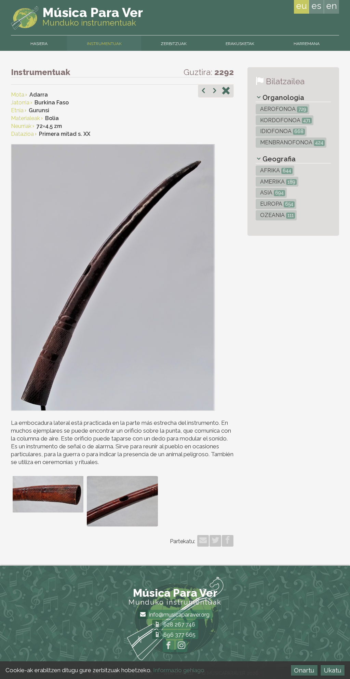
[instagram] (181, 646)
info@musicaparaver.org (179, 614)
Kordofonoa (284, 120)
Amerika (277, 181)
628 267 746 (178, 624)
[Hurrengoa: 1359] (214, 91)
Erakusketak (240, 43)
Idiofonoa (281, 131)
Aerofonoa (282, 109)
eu (301, 6)
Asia (271, 192)
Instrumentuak (104, 43)
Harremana (307, 43)
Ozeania (276, 215)
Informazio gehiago (178, 670)
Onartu (304, 670)
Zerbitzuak (174, 43)
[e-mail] (203, 541)
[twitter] (215, 541)
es (316, 6)
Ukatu (332, 670)
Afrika (275, 170)
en (331, 6)
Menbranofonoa (291, 142)
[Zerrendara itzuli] (225, 91)
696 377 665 (179, 635)
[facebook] (227, 541)
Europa (276, 204)
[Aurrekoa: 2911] (203, 91)
